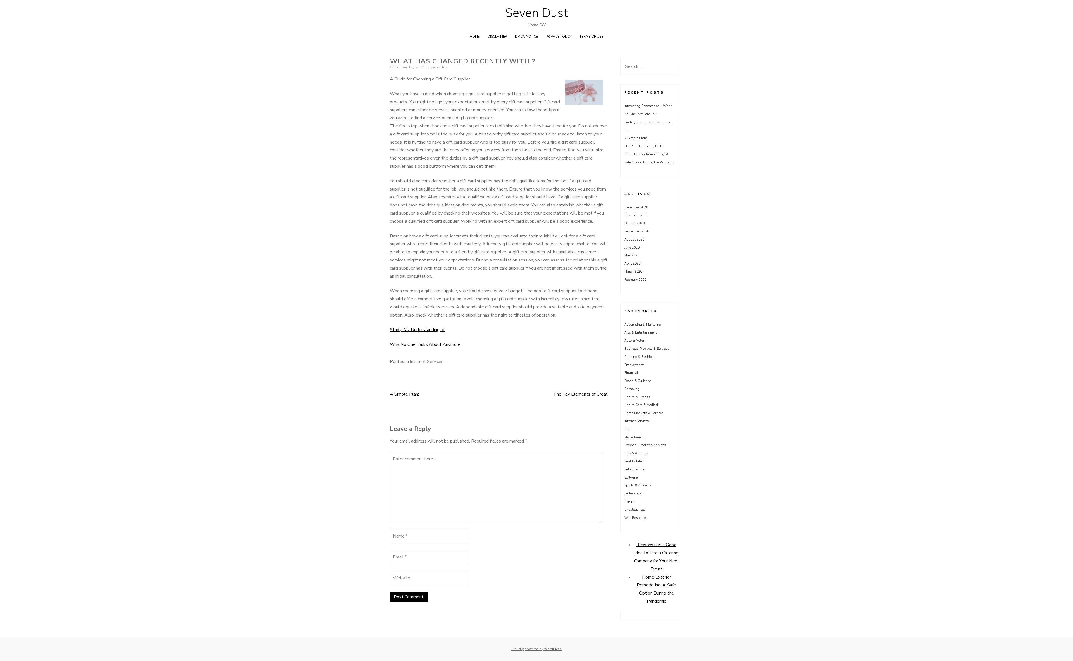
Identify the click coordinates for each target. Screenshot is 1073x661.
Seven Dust (536, 13)
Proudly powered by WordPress (536, 649)
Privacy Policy (559, 36)
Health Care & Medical (641, 405)
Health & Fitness (637, 397)
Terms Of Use (591, 36)
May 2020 (631, 255)
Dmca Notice (526, 36)
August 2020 (634, 239)
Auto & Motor (634, 340)
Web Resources (636, 517)
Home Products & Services (644, 413)
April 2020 (632, 263)
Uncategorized (635, 509)
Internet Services (426, 361)
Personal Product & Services (645, 445)
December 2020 (636, 207)
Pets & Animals (636, 453)
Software (631, 477)
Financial (631, 372)
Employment (634, 365)
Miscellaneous (635, 437)
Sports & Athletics (638, 485)
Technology (632, 493)
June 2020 (632, 247)
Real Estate (633, 461)
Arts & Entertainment (640, 332)
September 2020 (636, 231)
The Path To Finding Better (644, 146)
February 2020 (635, 279)
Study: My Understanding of (417, 330)
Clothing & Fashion (639, 357)
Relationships (634, 469)
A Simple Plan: (404, 394)
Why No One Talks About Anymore (425, 344)
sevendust (440, 67)
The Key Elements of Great (580, 394)
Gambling (632, 389)
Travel (628, 501)
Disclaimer (497, 36)
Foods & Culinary (637, 381)
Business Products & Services (646, 348)
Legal (628, 429)
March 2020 (633, 271)
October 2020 (634, 223)
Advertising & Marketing (642, 324)
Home (475, 36)
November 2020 (636, 215)
